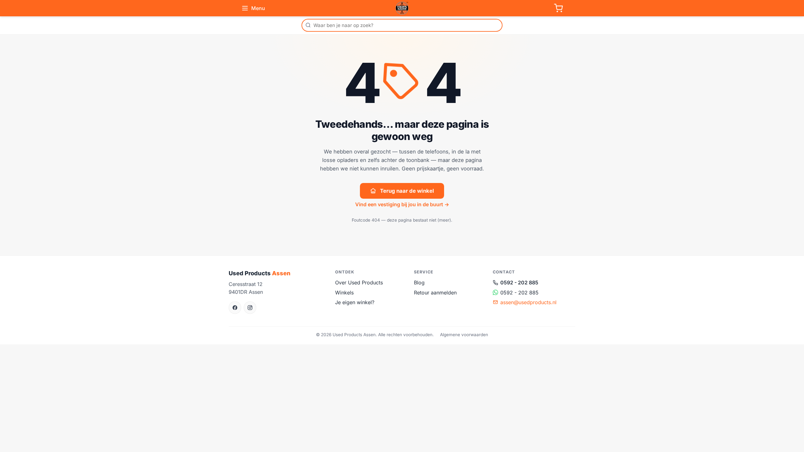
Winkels (344, 292)
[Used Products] (402, 8)
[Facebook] (235, 307)
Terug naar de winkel (407, 191)
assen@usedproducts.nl (528, 302)
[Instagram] (250, 307)
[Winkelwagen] (558, 8)
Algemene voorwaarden (464, 334)
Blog (419, 282)
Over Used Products (359, 282)
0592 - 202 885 (519, 282)
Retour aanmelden (435, 292)
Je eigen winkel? (354, 302)
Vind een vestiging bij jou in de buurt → (402, 204)
